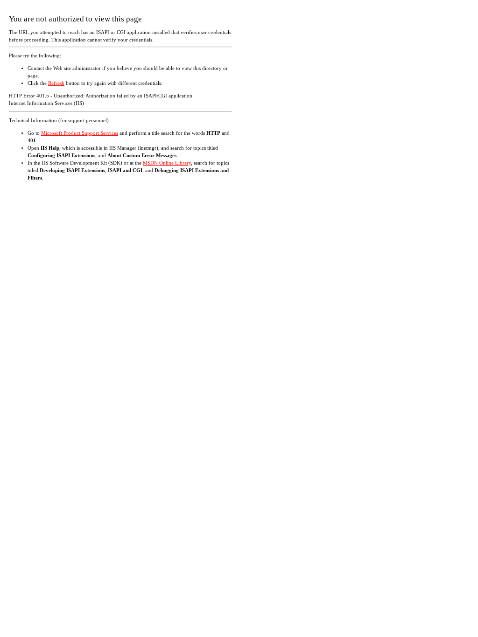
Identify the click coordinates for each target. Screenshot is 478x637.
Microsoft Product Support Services (79, 133)
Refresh (56, 83)
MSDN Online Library (167, 163)
